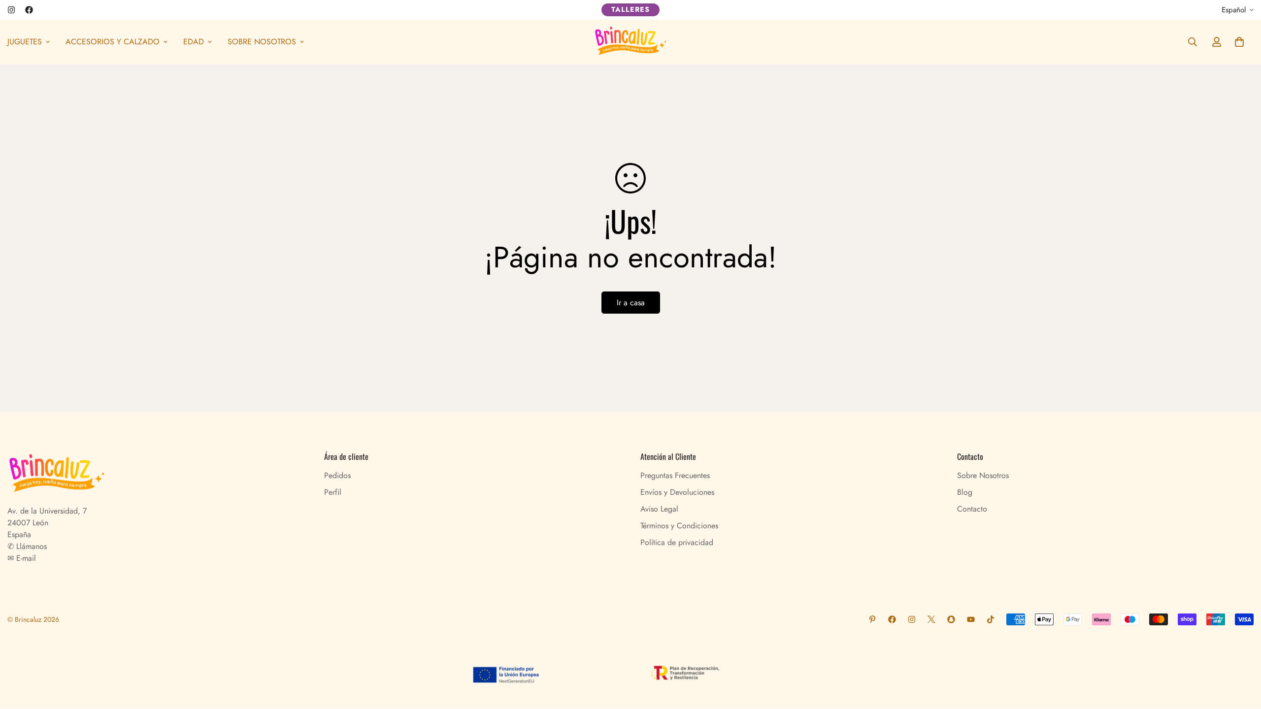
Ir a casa (631, 302)
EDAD (193, 41)
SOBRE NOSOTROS (262, 41)
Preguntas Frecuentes (675, 475)
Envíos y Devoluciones (677, 492)
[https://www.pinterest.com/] (872, 619)
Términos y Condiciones (679, 525)
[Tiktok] (991, 619)
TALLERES (630, 9)
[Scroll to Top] (1241, 655)
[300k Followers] (29, 10)
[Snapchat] (951, 619)
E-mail (25, 558)
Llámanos (30, 546)
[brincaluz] (630, 42)
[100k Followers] (11, 10)
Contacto (972, 509)
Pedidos (337, 475)
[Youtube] (971, 619)
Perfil (332, 492)
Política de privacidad (676, 542)
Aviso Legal (659, 509)
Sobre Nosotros (983, 475)
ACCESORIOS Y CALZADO (113, 41)
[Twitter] (931, 619)
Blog (964, 492)
